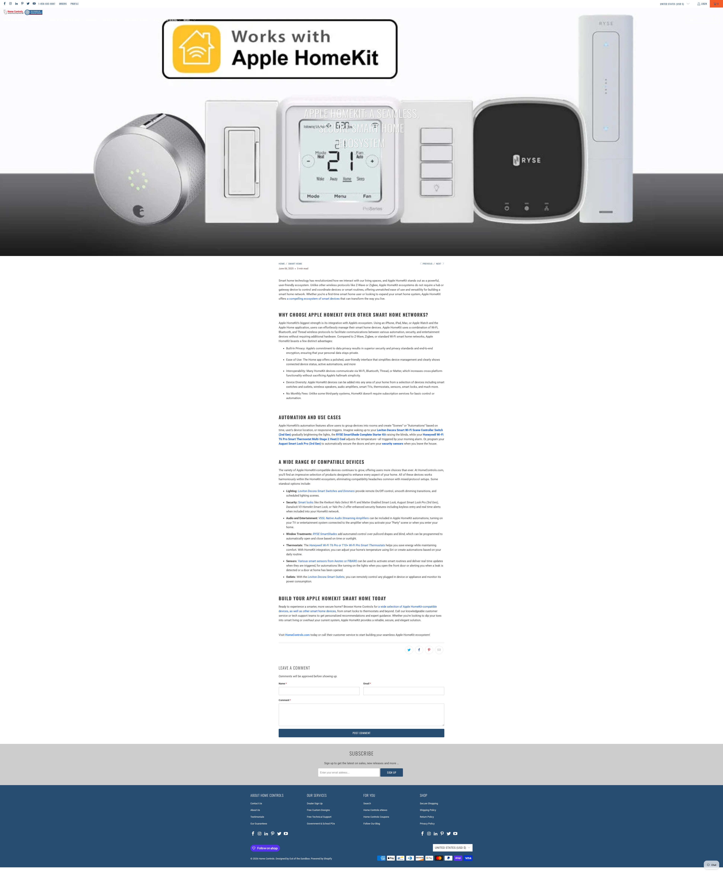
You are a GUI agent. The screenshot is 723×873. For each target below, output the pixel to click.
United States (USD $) (672, 3)
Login (704, 3)
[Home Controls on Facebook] (4, 3)
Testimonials (257, 816)
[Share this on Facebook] (419, 650)
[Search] (714, 19)
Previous (427, 264)
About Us (255, 810)
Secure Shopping (429, 803)
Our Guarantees (258, 823)
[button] (17, 20)
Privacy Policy (427, 823)
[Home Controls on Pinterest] (22, 3)
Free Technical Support (319, 816)
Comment (285, 700)
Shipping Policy (428, 810)
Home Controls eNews (375, 810)
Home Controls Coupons (376, 816)
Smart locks (305, 502)
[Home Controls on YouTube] (33, 3)
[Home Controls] (23, 12)
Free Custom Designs (318, 810)
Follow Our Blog (371, 823)
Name (283, 683)
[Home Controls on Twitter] (28, 3)
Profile (75, 3)
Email (367, 683)
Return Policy (427, 816)
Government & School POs (321, 823)
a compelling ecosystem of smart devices (313, 298)
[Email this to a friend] (439, 650)
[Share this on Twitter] (409, 650)
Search (367, 803)
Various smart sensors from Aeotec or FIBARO (327, 561)
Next (439, 264)
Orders (63, 3)
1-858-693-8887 (46, 3)
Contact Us (256, 803)
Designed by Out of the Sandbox (293, 858)
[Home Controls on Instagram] (10, 3)
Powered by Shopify (321, 858)
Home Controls (267, 858)
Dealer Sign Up (315, 803)
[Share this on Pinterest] (429, 650)
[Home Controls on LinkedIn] (16, 3)
